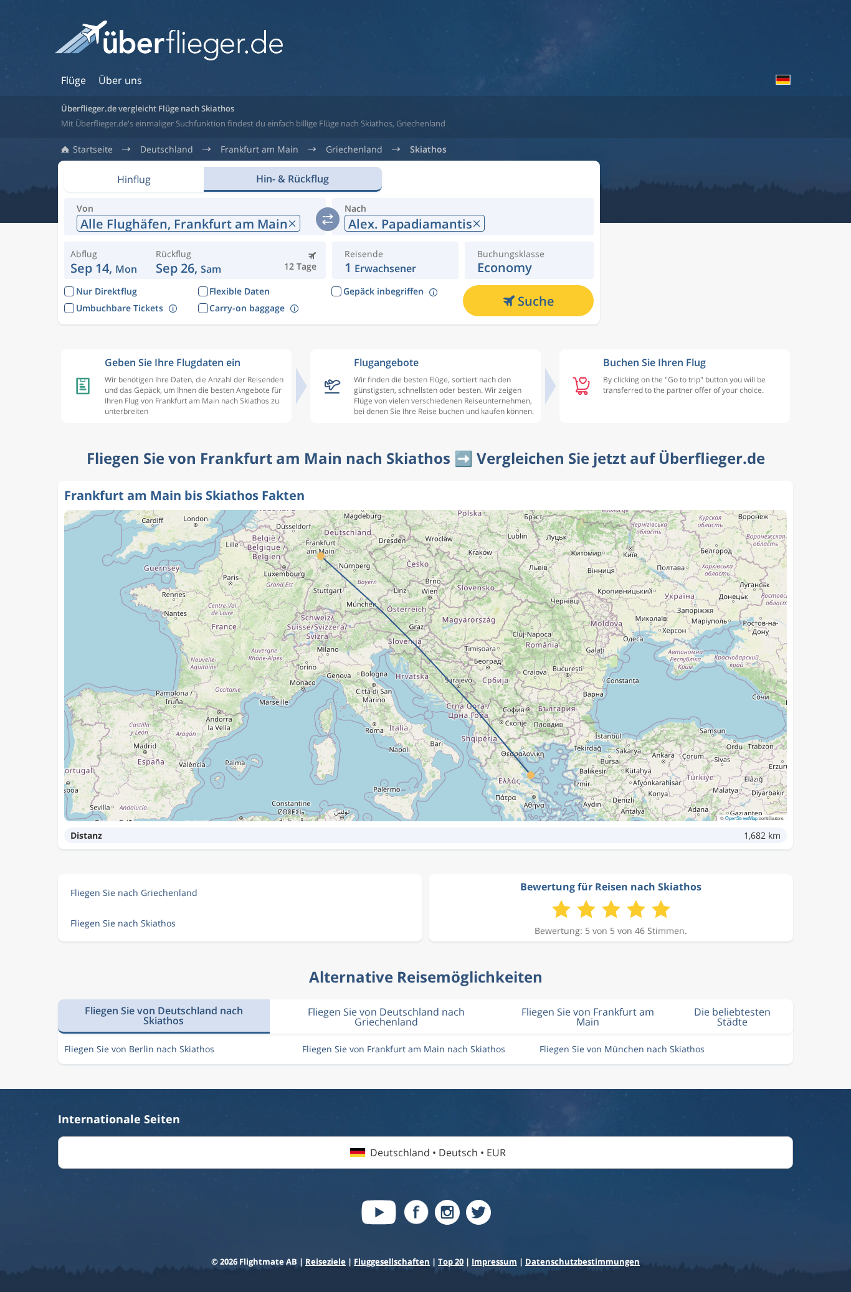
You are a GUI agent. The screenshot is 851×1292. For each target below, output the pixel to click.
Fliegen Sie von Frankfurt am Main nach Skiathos (403, 1049)
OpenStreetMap (741, 817)
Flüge (73, 80)
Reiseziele (325, 1261)
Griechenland (354, 149)
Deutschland (166, 149)
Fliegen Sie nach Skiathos (123, 923)
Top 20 (451, 1261)
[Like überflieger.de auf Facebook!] (416, 1212)
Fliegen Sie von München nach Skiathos (622, 1049)
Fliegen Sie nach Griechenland (133, 892)
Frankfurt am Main (259, 149)
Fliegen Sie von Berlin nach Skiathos (139, 1049)
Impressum (494, 1261)
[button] (188, 260)
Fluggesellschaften (392, 1261)
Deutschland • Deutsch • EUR (438, 1152)
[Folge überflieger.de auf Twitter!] (478, 1212)
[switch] (328, 219)
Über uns (120, 80)
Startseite (93, 149)
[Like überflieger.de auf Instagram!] (447, 1212)
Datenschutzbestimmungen (582, 1261)
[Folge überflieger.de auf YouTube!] (378, 1212)
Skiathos (428, 149)
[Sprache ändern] (782, 80)
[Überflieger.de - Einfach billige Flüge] (169, 41)
